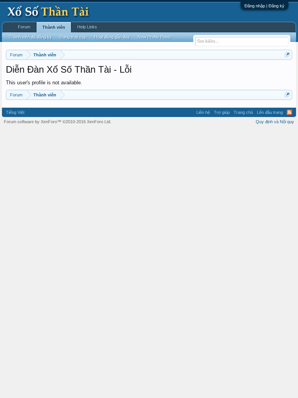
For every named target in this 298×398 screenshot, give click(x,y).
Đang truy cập (73, 37)
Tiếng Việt (15, 112)
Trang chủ (243, 112)
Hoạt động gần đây (112, 37)
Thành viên (53, 27)
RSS (289, 112)
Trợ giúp (222, 112)
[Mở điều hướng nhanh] (287, 54)
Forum (24, 26)
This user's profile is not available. (44, 83)
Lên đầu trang (270, 112)
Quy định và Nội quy (275, 121)
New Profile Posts (154, 37)
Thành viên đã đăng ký (30, 37)
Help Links (87, 26)
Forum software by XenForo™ (57, 121)
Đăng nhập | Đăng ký (264, 5)
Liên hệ (203, 112)
